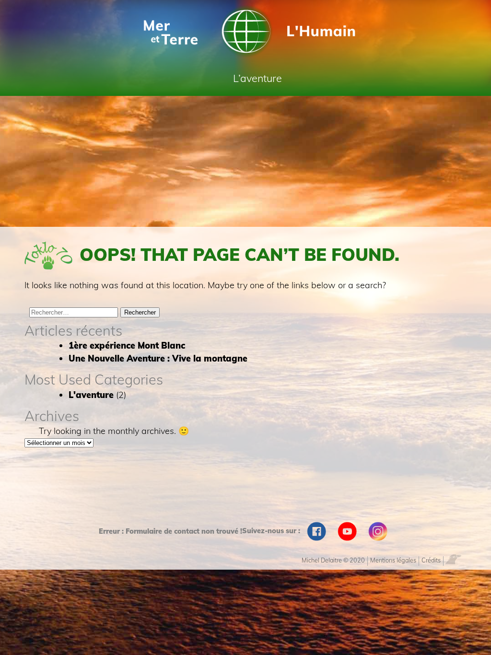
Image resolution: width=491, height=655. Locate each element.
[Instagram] (377, 531)
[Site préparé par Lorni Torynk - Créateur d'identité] (456, 558)
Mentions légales (393, 560)
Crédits (431, 560)
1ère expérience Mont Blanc (127, 345)
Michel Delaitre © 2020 (333, 560)
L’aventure (257, 77)
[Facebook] (316, 531)
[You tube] (347, 531)
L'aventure (91, 394)
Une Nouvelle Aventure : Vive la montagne (158, 358)
